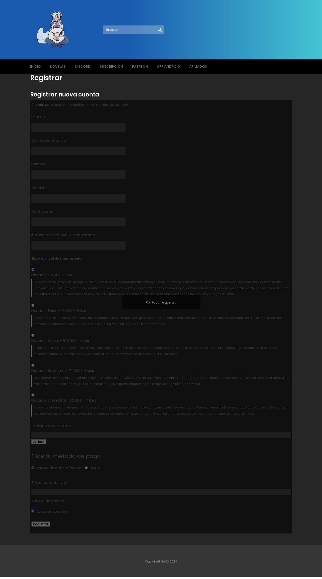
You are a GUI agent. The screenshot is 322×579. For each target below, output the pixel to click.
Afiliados (198, 66)
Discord (83, 66)
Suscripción (111, 66)
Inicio (35, 66)
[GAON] (57, 29)
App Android (168, 66)
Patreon (140, 66)
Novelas (58, 66)
